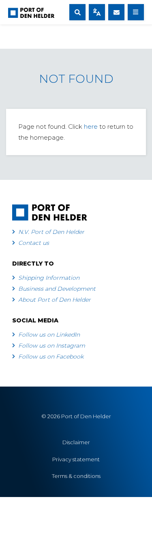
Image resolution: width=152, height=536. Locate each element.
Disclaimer (76, 442)
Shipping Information (48, 277)
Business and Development (57, 288)
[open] (77, 12)
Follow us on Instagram (51, 345)
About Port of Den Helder (54, 299)
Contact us (33, 242)
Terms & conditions (76, 476)
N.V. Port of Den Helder (51, 232)
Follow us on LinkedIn (49, 334)
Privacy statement (76, 459)
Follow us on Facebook (50, 356)
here (91, 126)
